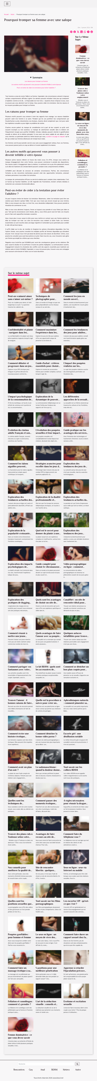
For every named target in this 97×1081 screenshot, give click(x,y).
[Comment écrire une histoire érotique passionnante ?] (20, 723)
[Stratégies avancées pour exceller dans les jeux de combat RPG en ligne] (48, 453)
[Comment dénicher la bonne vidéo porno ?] (48, 723)
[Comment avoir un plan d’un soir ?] (20, 756)
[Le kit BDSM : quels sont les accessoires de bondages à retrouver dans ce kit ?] (48, 656)
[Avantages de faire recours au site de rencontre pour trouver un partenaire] (48, 823)
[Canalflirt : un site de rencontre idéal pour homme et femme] (76, 589)
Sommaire (37, 77)
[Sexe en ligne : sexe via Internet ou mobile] (76, 857)
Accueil (6, 14)
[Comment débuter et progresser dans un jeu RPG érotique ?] (20, 352)
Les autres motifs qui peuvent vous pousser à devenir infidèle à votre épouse (36, 84)
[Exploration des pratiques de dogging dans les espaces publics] (20, 589)
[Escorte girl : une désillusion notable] (76, 723)
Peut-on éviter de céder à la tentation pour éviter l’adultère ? (36, 88)
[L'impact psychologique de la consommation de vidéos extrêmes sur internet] (20, 386)
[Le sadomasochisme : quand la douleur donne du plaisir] (48, 756)
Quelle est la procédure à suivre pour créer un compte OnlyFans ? (48, 703)
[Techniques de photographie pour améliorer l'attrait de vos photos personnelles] (48, 285)
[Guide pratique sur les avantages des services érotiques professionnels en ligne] (76, 419)
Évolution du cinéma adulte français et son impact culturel (19, 433)
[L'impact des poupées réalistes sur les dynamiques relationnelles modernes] (76, 352)
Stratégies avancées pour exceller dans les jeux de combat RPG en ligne (48, 466)
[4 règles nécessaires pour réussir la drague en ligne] (76, 790)
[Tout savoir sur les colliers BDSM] (76, 756)
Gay (31, 1069)
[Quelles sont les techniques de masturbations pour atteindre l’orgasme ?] (20, 790)
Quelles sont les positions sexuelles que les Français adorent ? (19, 904)
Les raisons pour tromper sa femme (36, 81)
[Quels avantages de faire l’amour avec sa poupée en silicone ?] (48, 622)
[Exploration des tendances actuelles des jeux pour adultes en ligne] (20, 486)
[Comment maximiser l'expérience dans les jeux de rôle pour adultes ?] (48, 319)
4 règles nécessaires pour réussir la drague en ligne (75, 803)
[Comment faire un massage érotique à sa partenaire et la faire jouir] (20, 957)
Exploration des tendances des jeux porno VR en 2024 (73, 533)
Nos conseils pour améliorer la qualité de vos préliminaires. (19, 870)
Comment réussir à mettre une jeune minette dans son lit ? (19, 636)
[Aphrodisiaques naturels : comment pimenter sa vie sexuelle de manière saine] (76, 689)
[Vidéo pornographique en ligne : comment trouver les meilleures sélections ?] (76, 553)
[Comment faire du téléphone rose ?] (76, 823)
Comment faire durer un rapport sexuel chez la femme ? (76, 937)
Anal (42, 1069)
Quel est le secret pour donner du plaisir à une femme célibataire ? (47, 533)
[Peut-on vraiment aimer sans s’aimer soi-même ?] (20, 285)
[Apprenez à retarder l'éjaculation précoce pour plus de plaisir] (76, 957)
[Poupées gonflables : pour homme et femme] (20, 924)
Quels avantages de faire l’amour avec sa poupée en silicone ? (48, 636)
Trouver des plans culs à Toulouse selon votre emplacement (82, 93)
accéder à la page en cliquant (55, 136)
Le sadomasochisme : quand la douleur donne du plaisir (48, 770)
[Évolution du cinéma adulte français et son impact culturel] (20, 419)
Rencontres (19, 1069)
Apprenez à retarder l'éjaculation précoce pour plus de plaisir (74, 971)
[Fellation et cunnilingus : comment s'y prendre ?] (82, 153)
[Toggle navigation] (7, 4)
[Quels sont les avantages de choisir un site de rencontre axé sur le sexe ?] (48, 589)
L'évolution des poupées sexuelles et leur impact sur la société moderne (48, 433)
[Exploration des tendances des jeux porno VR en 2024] (76, 520)
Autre (12, 14)
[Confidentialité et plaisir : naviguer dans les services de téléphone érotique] (20, 319)
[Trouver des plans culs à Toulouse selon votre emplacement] (82, 81)
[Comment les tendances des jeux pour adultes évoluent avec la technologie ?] (76, 319)
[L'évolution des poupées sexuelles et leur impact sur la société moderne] (48, 419)
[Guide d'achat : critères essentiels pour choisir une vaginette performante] (48, 352)
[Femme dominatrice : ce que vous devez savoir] (82, 49)
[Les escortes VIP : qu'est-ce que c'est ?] (76, 890)
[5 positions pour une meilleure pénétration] (48, 957)
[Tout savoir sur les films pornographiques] (48, 890)
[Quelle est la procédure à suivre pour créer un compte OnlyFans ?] (48, 689)
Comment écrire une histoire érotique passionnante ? (18, 736)
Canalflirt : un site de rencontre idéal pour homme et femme (74, 602)
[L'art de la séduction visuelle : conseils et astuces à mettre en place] (48, 991)
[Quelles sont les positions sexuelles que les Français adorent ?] (20, 890)
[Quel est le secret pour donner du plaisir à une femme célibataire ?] (48, 520)
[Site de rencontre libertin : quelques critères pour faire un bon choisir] (48, 857)
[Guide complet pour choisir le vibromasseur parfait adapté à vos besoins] (48, 553)
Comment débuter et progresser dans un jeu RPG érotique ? (19, 366)
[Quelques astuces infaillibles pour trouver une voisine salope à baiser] (76, 622)
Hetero (66, 1069)
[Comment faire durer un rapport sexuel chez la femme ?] (76, 924)
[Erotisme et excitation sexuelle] (76, 991)
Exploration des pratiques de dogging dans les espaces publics (20, 602)
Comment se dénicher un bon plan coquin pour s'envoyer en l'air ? (76, 669)
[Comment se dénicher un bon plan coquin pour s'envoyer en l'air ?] (76, 656)
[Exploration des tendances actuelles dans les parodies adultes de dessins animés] (76, 486)
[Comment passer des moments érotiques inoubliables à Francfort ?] (48, 790)
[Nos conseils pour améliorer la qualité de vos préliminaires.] (20, 857)
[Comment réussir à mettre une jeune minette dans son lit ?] (20, 622)
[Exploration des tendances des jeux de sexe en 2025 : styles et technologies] (76, 453)
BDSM (54, 1069)
